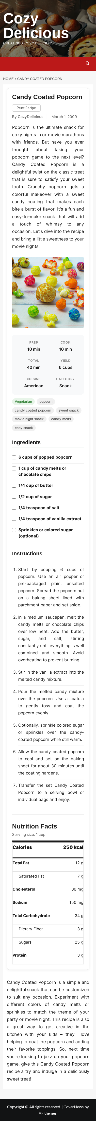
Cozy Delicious (36, 25)
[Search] (87, 63)
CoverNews (74, 1106)
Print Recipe (26, 108)
